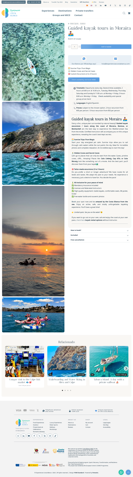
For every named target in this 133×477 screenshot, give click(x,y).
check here (80, 220)
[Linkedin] (23, 436)
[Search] (124, 13)
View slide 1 (62, 390)
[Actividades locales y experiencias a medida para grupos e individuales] (15, 13)
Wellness (52, 427)
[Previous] (7, 368)
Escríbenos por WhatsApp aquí (84, 64)
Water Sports (74, 24)
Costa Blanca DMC (88, 449)
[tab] (100, 230)
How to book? (76, 230)
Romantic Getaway (39, 432)
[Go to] (96, 5)
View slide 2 (65, 390)
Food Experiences (38, 423)
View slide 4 (70, 390)
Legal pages (106, 423)
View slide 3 (67, 390)
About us (71, 423)
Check (100, 96)
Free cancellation (77, 240)
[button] (69, 46)
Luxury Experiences (56, 423)
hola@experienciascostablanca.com (116, 64)
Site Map (105, 425)
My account (89, 423)
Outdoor (82, 24)
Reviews (70, 427)
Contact (88, 427)
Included (74, 235)
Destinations (72, 425)
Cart (87, 425)
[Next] (126, 368)
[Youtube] (29, 436)
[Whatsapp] (18, 436)
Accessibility (106, 427)
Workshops (53, 429)
